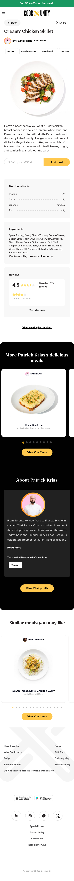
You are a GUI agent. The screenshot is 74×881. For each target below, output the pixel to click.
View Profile (40, 41)
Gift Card (60, 752)
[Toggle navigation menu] (4, 13)
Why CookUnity (13, 752)
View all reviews (37, 310)
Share (62, 22)
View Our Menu (37, 452)
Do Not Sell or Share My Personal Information (29, 770)
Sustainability (62, 764)
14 (57, 707)
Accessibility (37, 832)
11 (47, 707)
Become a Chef (12, 764)
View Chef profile (37, 588)
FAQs (7, 758)
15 (61, 707)
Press (58, 746)
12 (50, 707)
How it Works (11, 746)
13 (54, 707)
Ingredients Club (37, 844)
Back (14, 22)
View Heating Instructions (37, 327)
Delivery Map (62, 758)
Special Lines (37, 826)
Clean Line (37, 838)
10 (44, 707)
